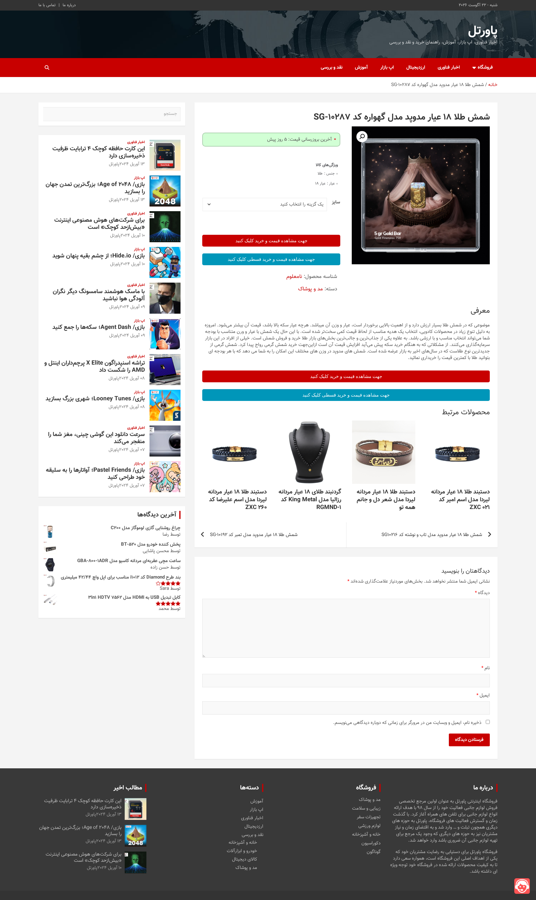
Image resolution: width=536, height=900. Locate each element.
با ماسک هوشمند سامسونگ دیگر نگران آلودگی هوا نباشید (99, 295)
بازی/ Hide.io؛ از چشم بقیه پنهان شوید (98, 256)
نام (485, 668)
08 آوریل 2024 (132, 378)
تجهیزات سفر (369, 817)
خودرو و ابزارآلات (242, 851)
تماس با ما (47, 5)
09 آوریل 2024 (132, 307)
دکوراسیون (371, 843)
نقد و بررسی (331, 67)
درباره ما (69, 5)
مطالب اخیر (128, 788)
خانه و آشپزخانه (366, 835)
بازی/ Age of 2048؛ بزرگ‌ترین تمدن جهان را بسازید (95, 188)
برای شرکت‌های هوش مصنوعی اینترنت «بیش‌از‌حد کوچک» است (99, 224)
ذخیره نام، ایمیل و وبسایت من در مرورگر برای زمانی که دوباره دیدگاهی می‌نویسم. (407, 723)
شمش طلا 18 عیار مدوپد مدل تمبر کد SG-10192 (253, 535)
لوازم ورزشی (369, 826)
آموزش (361, 67)
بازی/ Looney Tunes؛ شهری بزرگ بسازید (95, 398)
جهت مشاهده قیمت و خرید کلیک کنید (271, 240)
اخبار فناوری (449, 67)
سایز (336, 202)
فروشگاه (485, 67)
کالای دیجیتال (244, 859)
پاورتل (483, 31)
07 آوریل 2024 (132, 450)
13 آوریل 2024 (132, 164)
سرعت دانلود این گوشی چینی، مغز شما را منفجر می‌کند (96, 438)
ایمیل (483, 695)
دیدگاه (482, 593)
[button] (362, 136)
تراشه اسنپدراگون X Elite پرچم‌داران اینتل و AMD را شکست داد (94, 367)
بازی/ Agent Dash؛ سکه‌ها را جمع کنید (98, 327)
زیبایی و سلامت (366, 809)
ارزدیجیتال (415, 67)
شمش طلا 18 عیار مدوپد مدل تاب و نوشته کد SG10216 (432, 535)
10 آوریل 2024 (133, 235)
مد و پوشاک (310, 289)
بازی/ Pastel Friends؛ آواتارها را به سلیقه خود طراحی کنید (95, 474)
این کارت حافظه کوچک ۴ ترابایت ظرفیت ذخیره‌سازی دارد (98, 152)
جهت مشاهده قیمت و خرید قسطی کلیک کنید (271, 259)
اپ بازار (387, 67)
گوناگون (374, 852)
